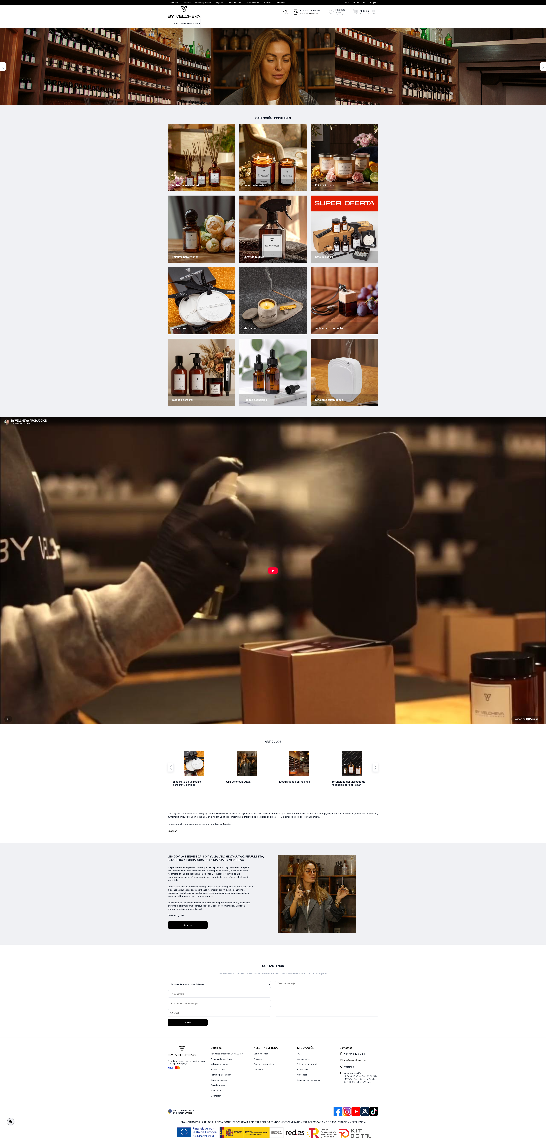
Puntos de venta (234, 2)
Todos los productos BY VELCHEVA (227, 1053)
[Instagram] (347, 1111)
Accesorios (216, 1090)
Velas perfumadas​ (219, 1064)
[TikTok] (373, 1111)
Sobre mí (187, 925)
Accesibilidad (303, 1069)
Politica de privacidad (307, 1064)
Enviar (188, 1022)
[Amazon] (364, 1111)
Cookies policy (304, 1059)
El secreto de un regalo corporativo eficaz (187, 783)
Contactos (280, 2)
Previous (3, 66)
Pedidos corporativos (264, 1064)
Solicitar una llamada (309, 13)
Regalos (219, 2)
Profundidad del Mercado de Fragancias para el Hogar (348, 783)
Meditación (216, 1096)
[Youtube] (355, 1111)
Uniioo (189, 1113)
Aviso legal (302, 1075)
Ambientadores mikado (221, 1059)
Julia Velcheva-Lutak (238, 781)
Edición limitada (218, 1069)
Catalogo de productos (185, 23)
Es (346, 2)
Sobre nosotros (252, 2)
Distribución (173, 2)
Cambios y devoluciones (308, 1080)
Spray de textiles (219, 1080)
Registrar (374, 3)
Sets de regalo (218, 1085)
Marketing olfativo (203, 2)
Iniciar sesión (359, 3)
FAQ (298, 1053)
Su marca (187, 2)
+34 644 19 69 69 (310, 10)
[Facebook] (338, 1111)
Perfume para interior (221, 1075)
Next (543, 66)
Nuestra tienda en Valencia (294, 781)
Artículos (267, 2)
